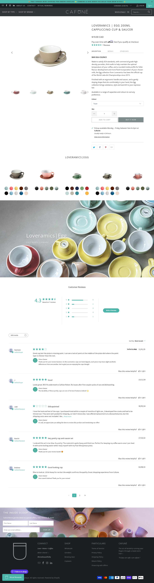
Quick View (138, 185)
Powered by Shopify (52, 578)
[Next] (88, 52)
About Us (20, 6)
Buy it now (131, 120)
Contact (31, 6)
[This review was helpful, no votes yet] (139, 371)
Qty (93, 109)
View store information (102, 137)
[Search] (149, 12)
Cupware (68, 561)
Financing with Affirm (100, 565)
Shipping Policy (97, 557)
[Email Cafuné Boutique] (3, 6)
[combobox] (137, 341)
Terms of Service (98, 548)
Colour (94, 99)
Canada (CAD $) (121, 6)
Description (96, 51)
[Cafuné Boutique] (76, 12)
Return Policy (97, 561)
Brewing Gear (70, 557)
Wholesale (68, 548)
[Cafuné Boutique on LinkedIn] (14, 6)
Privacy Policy (97, 553)
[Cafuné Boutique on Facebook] (6, 6)
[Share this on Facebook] (100, 147)
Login (141, 6)
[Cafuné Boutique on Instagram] (10, 6)
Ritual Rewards (45, 6)
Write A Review (111, 310)
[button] (9, 12)
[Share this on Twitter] (94, 147)
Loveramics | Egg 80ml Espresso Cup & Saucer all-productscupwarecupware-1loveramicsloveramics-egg (77, 174)
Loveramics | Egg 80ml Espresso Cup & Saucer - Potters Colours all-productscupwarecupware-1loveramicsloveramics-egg (107, 174)
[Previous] (12, 52)
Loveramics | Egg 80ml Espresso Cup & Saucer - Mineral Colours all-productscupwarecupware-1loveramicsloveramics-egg (137, 174)
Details (110, 51)
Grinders (68, 553)
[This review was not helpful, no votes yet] (143, 371)
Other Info (124, 51)
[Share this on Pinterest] (105, 147)
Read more (67, 416)
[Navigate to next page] (85, 495)
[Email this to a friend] (111, 147)
